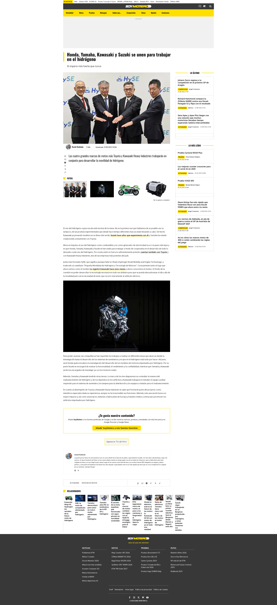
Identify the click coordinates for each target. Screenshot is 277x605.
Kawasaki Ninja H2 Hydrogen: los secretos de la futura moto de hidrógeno (68, 511)
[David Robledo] (69, 146)
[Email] (65, 159)
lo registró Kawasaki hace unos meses (107, 269)
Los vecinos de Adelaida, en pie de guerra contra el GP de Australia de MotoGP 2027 (194, 221)
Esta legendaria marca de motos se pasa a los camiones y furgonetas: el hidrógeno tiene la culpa (137, 513)
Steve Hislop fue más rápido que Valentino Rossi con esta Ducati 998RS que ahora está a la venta (193, 204)
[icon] (199, 6)
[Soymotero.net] (138, 6)
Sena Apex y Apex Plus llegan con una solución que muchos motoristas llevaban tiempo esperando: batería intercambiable (193, 119)
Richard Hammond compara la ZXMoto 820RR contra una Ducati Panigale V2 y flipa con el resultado (194, 101)
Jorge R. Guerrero (194, 89)
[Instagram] (75, 470)
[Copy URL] (65, 172)
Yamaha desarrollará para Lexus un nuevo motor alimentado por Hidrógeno (92, 511)
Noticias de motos (89, 483)
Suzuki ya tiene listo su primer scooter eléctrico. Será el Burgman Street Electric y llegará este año (169, 514)
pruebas (181, 157)
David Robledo (77, 146)
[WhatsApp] (65, 156)
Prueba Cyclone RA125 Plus (190, 153)
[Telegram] (65, 162)
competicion (183, 89)
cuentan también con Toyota (154, 252)
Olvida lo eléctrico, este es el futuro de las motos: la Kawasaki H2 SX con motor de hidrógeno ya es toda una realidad (148, 515)
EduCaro (190, 108)
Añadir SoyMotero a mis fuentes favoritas (117, 428)
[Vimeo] (143, 597)
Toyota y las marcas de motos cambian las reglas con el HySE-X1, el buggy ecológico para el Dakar (126, 514)
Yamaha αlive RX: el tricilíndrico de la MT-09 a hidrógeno (104, 508)
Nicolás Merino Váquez (193, 185)
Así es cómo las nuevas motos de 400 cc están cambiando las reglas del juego (194, 240)
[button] (210, 6)
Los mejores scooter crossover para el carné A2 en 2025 (194, 167)
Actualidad (74, 483)
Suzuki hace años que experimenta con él (130, 235)
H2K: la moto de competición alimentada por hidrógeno (80, 509)
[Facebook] (65, 166)
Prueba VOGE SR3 (186, 180)
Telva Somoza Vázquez (193, 157)
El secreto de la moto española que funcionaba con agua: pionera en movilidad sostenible (115, 511)
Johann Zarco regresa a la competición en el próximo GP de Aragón (193, 82)
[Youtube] (147, 597)
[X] (65, 169)
